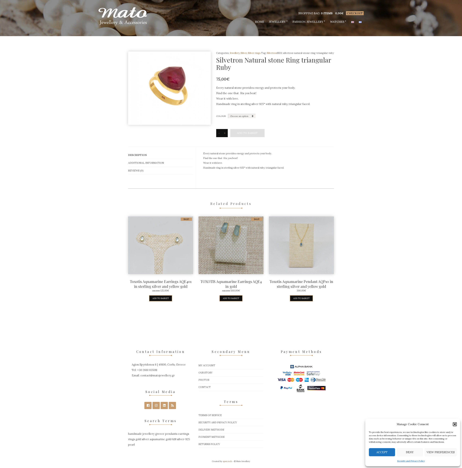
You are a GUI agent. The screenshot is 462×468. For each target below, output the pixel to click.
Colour (221, 116)
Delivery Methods (211, 429)
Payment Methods (212, 437)
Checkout (355, 13)
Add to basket (247, 133)
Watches (337, 21)
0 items (327, 13)
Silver (244, 53)
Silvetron (272, 53)
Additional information (146, 162)
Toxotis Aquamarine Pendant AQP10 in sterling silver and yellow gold (301, 284)
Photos (204, 379)
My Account (207, 365)
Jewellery (277, 21)
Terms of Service (210, 415)
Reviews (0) (135, 170)
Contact (205, 387)
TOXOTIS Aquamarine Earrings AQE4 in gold (231, 284)
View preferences (441, 452)
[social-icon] (148, 405)
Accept (381, 452)
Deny (410, 452)
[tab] (160, 155)
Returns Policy (209, 444)
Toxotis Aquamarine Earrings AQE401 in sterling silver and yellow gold (160, 284)
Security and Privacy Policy (411, 461)
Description (137, 155)
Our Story (206, 372)
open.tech (227, 461)
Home (259, 21)
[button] (455, 424)
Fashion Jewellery (308, 21)
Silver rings (254, 53)
